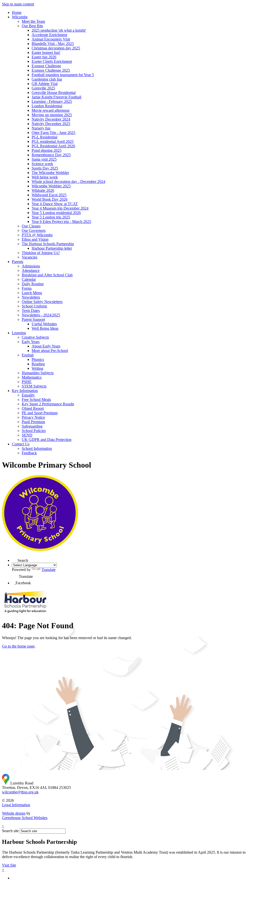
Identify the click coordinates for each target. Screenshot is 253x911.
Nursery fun (41, 128)
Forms (27, 288)
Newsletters (31, 297)
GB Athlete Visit (45, 84)
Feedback (29, 453)
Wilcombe (20, 17)
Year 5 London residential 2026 (56, 213)
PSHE (27, 382)
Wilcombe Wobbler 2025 (51, 186)
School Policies (34, 431)
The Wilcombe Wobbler (50, 173)
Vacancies (29, 257)
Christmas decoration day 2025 (56, 48)
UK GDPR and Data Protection (46, 439)
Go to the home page (18, 646)
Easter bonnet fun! (46, 52)
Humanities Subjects (38, 373)
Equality (28, 395)
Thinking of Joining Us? (41, 253)
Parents (17, 262)
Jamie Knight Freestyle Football (56, 97)
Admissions (31, 266)
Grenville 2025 (43, 88)
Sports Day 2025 (45, 168)
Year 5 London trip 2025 (51, 217)
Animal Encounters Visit (51, 39)
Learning (19, 333)
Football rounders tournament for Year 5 (63, 75)
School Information (37, 448)
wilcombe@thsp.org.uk (20, 792)
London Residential (47, 106)
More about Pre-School (50, 350)
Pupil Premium (33, 422)
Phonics (38, 359)
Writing (37, 368)
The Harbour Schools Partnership (48, 244)
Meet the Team (33, 21)
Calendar (29, 279)
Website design (13, 813)
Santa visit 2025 (44, 159)
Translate (49, 569)
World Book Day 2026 (49, 199)
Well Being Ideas (45, 328)
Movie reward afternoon (50, 110)
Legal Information (16, 805)
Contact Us (20, 444)
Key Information (25, 391)
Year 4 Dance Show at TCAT (55, 204)
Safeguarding (32, 426)
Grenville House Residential (54, 92)
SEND (27, 435)
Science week (42, 164)
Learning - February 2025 (52, 101)
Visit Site (9, 865)
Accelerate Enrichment (49, 35)
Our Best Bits (32, 26)
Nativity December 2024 (51, 119)
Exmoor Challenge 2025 (51, 70)
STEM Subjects (34, 386)
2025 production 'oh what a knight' (59, 30)
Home (16, 12)
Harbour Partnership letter (52, 248)
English (28, 355)
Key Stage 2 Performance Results (48, 404)
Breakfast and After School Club (47, 275)
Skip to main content (18, 4)
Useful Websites (44, 324)
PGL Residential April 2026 (53, 146)
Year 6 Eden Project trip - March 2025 (61, 221)
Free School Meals (36, 399)
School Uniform (34, 306)
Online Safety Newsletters (42, 302)
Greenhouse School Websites (24, 818)
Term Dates (31, 310)
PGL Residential (44, 137)
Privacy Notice (33, 417)
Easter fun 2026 (44, 57)
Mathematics (32, 377)
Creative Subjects (35, 337)
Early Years (31, 342)
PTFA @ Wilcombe (37, 235)
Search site (10, 831)
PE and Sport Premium (40, 413)
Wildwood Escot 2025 (49, 195)
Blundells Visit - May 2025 (53, 44)
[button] (15, 559)
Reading (38, 364)
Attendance (31, 270)
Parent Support (33, 319)
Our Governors (33, 230)
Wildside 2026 (43, 190)
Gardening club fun (47, 79)
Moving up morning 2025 (52, 115)
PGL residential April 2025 (53, 141)
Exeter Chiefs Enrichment (52, 61)
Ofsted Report (33, 408)
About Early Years (46, 346)
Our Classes (31, 226)
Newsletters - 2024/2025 (41, 315)
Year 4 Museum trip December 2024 (60, 208)
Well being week (45, 177)
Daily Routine (33, 284)
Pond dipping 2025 (47, 150)
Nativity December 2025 (51, 124)
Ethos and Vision (35, 239)
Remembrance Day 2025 (51, 155)
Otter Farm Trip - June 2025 (53, 132)
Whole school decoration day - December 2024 (68, 181)
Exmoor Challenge (46, 66)
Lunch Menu (32, 293)
